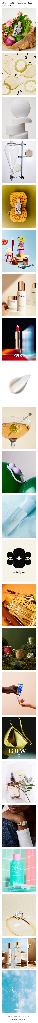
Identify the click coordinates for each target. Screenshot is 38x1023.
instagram (15, 1016)
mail (28, 1016)
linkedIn (9, 1016)
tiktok (20, 1016)
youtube (24, 1016)
